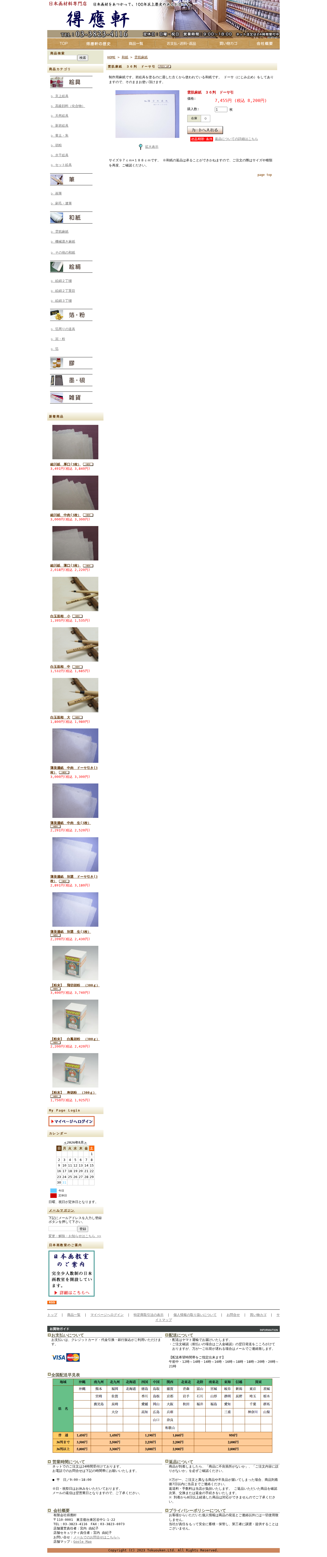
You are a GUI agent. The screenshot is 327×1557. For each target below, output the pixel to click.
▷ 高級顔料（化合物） (68, 106)
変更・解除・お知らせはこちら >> (75, 1236)
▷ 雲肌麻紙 (59, 231)
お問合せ (233, 1315)
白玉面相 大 (60, 717)
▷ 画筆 (56, 193)
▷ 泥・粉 (58, 339)
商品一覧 (73, 1315)
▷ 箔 (55, 349)
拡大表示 (151, 147)
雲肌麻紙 (141, 57)
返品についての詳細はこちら (236, 139)
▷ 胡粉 (56, 145)
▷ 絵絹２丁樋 (61, 281)
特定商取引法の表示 (149, 1315)
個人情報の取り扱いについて (195, 1315)
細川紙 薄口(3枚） (65, 565)
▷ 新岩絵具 (59, 125)
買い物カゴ (258, 1315)
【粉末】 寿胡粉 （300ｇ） (73, 1092)
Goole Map (82, 1541)
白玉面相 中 (60, 667)
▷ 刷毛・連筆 (61, 203)
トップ (52, 1315)
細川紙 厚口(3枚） (65, 464)
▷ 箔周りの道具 (63, 329)
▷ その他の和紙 (63, 252)
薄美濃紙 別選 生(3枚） (70, 932)
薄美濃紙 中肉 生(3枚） (70, 823)
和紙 (125, 57)
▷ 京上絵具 (59, 96)
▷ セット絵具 (61, 165)
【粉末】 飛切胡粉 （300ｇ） (75, 985)
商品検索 (57, 53)
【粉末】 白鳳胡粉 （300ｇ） (75, 1039)
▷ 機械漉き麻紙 (63, 241)
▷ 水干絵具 (59, 155)
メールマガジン (62, 1210)
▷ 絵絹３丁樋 (61, 301)
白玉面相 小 (60, 616)
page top (265, 175)
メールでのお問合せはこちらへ (96, 1537)
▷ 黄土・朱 (59, 135)
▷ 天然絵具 (59, 115)
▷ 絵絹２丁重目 (63, 291)
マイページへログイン (107, 1315)
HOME (111, 57)
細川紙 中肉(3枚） (65, 515)
